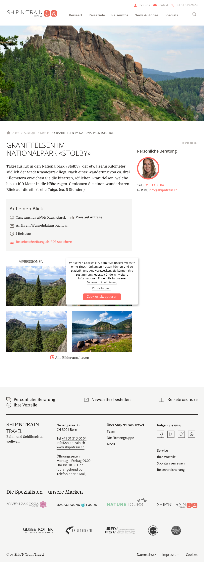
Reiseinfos (119, 15)
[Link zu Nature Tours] (127, 502)
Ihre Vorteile (166, 457)
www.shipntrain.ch (70, 447)
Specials (171, 15)
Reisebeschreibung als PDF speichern (44, 242)
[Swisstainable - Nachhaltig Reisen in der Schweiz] (176, 530)
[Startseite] (34, 13)
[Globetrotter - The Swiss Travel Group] (38, 530)
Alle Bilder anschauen (72, 358)
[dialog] (102, 281)
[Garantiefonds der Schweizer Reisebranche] (79, 530)
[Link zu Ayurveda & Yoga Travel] (26, 504)
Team (111, 431)
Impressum (170, 554)
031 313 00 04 (153, 185)
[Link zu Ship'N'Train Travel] (177, 504)
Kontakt (163, 5)
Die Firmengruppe (120, 438)
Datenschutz (146, 554)
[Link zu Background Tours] (77, 504)
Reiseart (75, 15)
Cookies (192, 554)
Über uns (143, 5)
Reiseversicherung (171, 469)
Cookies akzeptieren (102, 296)
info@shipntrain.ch (163, 190)
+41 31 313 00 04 (186, 5)
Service (162, 450)
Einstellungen (101, 288)
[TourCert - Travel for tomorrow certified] (153, 530)
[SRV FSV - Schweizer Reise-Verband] (120, 530)
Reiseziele (97, 15)
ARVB (111, 444)
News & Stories (146, 15)
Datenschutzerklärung (102, 282)
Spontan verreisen (171, 463)
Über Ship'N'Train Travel (125, 425)
